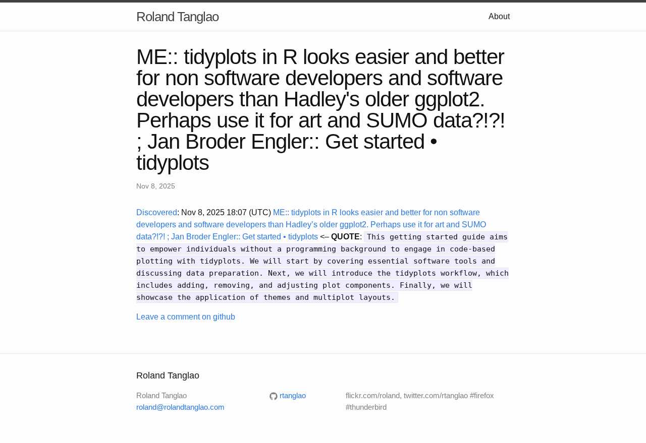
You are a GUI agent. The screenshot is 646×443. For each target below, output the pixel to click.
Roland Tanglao (177, 16)
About (499, 16)
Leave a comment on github (185, 316)
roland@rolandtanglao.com (180, 407)
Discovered (156, 212)
